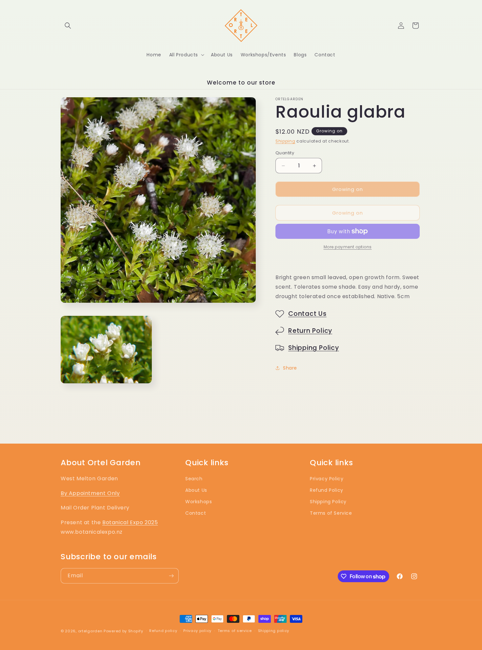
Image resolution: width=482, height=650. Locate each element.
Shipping (285, 141)
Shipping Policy (313, 347)
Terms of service (235, 630)
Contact (195, 513)
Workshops (198, 501)
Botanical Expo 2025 (130, 522)
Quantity (284, 153)
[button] (68, 25)
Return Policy (310, 330)
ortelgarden (90, 631)
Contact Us (307, 313)
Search (194, 478)
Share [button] (290, 368)
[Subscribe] (171, 575)
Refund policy (163, 630)
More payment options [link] (348, 247)
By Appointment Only (90, 493)
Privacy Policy (326, 478)
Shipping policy (274, 630)
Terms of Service (331, 513)
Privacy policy (197, 630)
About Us (196, 490)
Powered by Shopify (123, 631)
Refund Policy (326, 490)
